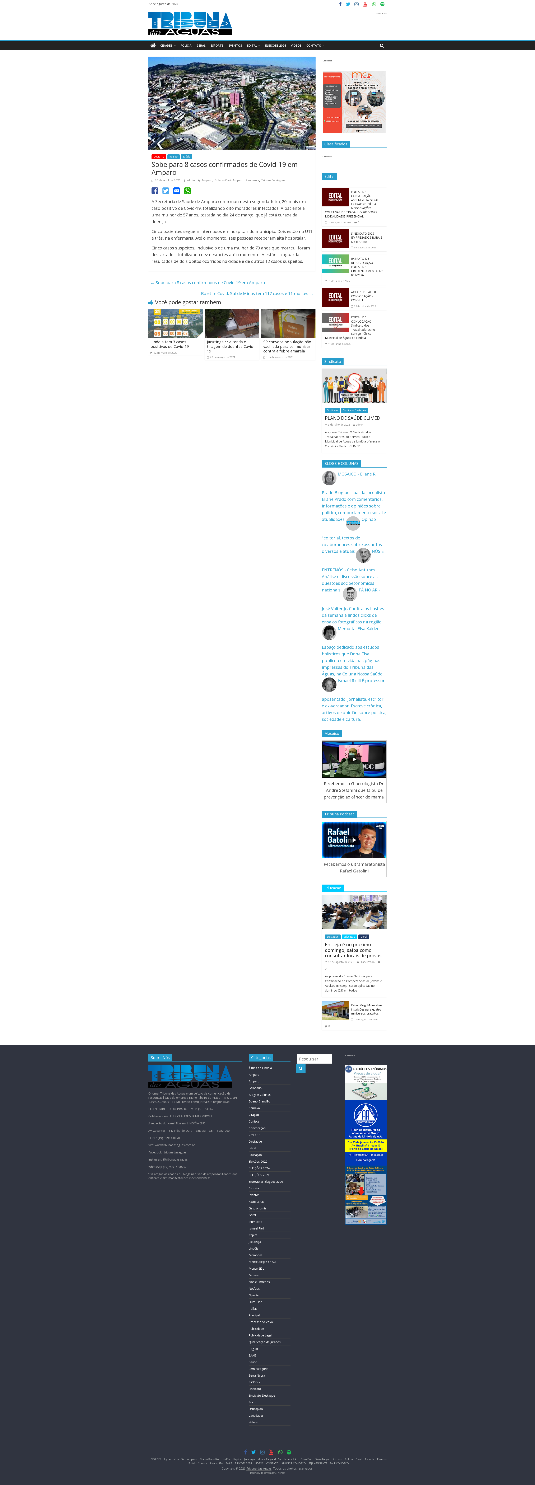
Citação (254, 1115)
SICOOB (254, 1382)
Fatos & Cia (257, 1202)
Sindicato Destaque (354, 410)
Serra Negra (257, 1375)
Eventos (235, 45)
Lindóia (254, 1248)
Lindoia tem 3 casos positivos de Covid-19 (169, 344)
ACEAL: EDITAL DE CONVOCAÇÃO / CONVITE (364, 296)
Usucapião (256, 1409)
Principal (254, 1315)
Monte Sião (256, 1268)
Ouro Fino (255, 1302)
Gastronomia (257, 1208)
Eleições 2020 (258, 1161)
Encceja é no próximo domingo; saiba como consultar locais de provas (353, 950)
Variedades (256, 1416)
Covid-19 (159, 156)
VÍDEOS (296, 45)
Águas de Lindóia (260, 1068)
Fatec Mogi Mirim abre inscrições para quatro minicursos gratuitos (366, 1009)
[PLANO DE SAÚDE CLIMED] (354, 372)
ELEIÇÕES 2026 (259, 1175)
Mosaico (254, 1275)
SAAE (252, 1355)
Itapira (253, 1235)
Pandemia (252, 180)
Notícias (254, 1288)
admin (190, 180)
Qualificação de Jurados (265, 1342)
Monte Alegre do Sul (262, 1262)
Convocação (257, 1128)
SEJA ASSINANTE (318, 1463)
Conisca (254, 1121)
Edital (252, 45)
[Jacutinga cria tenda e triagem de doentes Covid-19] (232, 312)
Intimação (255, 1222)
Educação (349, 936)
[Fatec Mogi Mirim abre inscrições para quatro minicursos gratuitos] (335, 1004)
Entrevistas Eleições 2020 (266, 1182)
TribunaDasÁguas (273, 180)
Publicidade (256, 1329)
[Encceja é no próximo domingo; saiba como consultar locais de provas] (354, 898)
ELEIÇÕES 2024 (275, 45)
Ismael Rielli (257, 1228)
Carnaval (254, 1108)
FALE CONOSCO (339, 1463)
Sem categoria (258, 1369)
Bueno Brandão (259, 1101)
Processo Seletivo (261, 1322)
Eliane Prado (367, 962)
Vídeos (253, 1422)
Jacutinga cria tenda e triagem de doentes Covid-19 (231, 346)
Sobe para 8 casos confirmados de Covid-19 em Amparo (207, 282)
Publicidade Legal (260, 1335)
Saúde (186, 156)
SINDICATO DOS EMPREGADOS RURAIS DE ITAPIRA (366, 237)
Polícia (186, 45)
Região (173, 156)
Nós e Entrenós (259, 1282)
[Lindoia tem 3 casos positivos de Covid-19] (175, 312)
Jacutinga (255, 1242)
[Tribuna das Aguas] (153, 45)
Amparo (206, 180)
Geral (200, 45)
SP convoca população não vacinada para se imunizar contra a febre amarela (287, 346)
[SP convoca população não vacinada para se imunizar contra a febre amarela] (288, 312)
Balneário (255, 1088)
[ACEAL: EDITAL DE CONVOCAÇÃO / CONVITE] (335, 291)
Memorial (255, 1255)
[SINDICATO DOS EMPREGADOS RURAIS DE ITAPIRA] (335, 232)
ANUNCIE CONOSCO (294, 1463)
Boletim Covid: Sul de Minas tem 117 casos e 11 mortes (257, 293)
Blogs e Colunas (260, 1095)
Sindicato (332, 410)
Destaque (333, 936)
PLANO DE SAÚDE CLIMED (352, 418)
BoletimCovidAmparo (228, 180)
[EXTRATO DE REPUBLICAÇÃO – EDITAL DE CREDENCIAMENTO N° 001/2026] (335, 258)
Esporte (216, 45)
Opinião (254, 1295)
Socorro (254, 1402)
